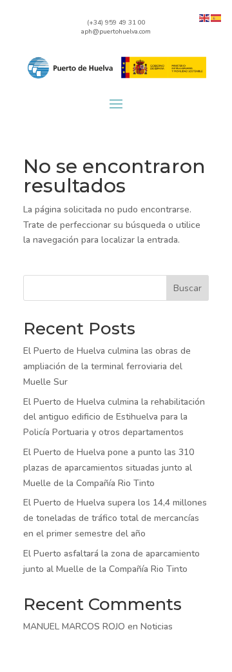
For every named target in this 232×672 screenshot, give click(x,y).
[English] (205, 17)
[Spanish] (216, 17)
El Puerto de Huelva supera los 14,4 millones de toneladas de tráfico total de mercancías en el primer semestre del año (115, 518)
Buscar (187, 288)
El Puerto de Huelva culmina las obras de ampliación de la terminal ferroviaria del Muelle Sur (107, 366)
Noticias (156, 626)
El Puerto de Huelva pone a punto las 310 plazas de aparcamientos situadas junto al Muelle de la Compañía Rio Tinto (108, 467)
